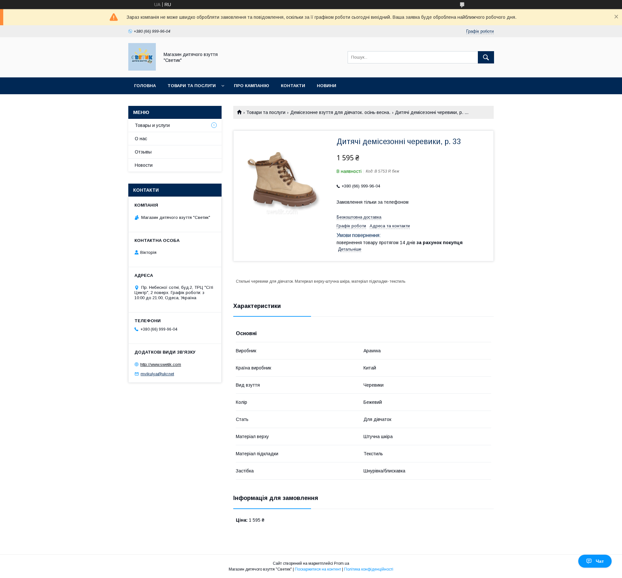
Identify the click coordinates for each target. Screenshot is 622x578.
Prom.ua (341, 563)
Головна (145, 85)
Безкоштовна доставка (359, 217)
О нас (141, 138)
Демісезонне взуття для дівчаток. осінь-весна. (340, 112)
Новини (326, 85)
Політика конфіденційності (368, 569)
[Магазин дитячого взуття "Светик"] (142, 69)
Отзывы (143, 151)
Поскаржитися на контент (318, 569)
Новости (144, 165)
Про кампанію (251, 85)
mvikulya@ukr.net (157, 373)
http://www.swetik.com (160, 364)
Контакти (293, 85)
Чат (600, 561)
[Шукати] (486, 57)
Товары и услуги (152, 125)
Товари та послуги (191, 85)
